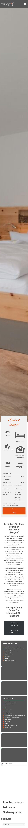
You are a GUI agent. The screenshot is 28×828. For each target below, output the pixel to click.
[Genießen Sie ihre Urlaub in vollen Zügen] (7, 4)
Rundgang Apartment (14, 624)
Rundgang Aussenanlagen (14, 632)
